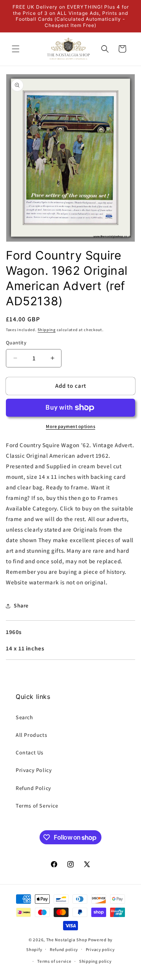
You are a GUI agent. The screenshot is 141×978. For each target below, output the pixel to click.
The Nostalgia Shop (66, 939)
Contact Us (29, 752)
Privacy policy (100, 949)
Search (24, 717)
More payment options (70, 426)
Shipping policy (95, 961)
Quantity (16, 342)
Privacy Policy (34, 770)
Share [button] (21, 605)
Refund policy (64, 949)
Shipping (47, 329)
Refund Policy (33, 788)
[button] (15, 48)
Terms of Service (37, 805)
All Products (31, 734)
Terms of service (54, 961)
